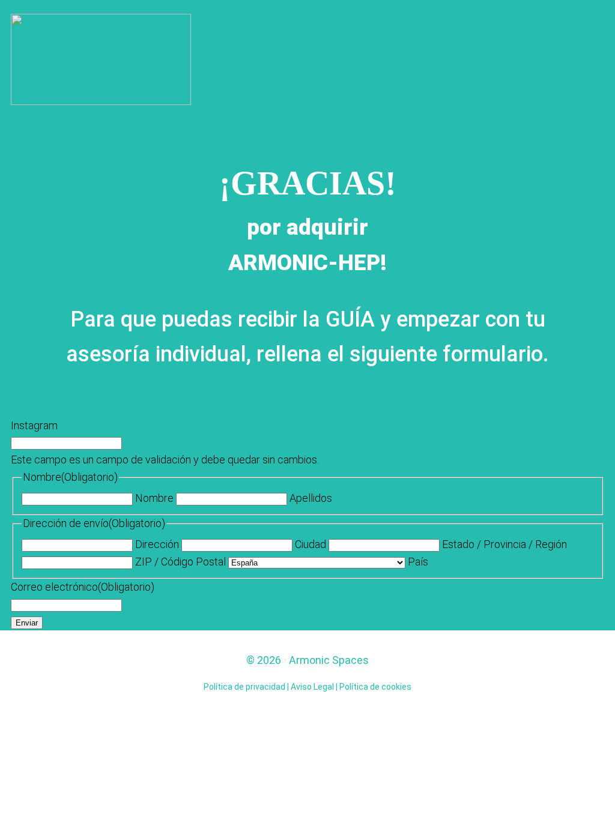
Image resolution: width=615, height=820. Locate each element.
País (418, 561)
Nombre (154, 498)
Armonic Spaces (329, 660)
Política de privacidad (244, 687)
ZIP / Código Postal (180, 561)
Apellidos (310, 498)
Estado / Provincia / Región (504, 544)
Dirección (157, 544)
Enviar (27, 622)
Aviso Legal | (315, 687)
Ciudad (310, 544)
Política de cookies (375, 687)
